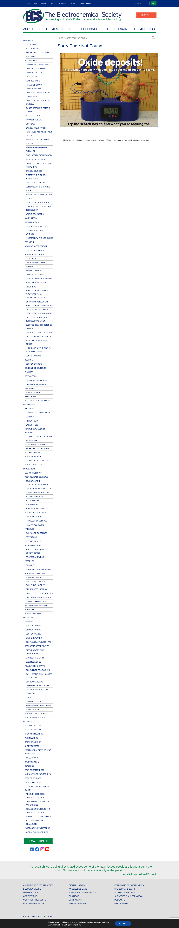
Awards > (29, 622)
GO (153, 3)
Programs (120, 29)
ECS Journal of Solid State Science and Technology (38, 490)
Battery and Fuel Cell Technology (36, 177)
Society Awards (33, 626)
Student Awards (34, 638)
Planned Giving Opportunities (34, 87)
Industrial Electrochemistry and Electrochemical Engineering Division (37, 292)
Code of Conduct (33, 778)
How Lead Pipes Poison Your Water (39, 134)
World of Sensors (35, 214)
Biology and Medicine (36, 183)
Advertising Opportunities (38, 885)
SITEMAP (47, 916)
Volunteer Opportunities (38, 413)
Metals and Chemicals (36, 159)
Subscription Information (128, 896)
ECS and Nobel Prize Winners (35, 232)
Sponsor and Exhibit (35, 658)
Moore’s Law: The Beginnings (39, 238)
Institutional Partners (36, 444)
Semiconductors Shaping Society (38, 189)
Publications (92, 29)
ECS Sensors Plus (34, 497)
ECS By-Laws (75, 900)
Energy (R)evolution (36, 128)
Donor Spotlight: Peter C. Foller (38, 110)
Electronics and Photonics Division (39, 327)
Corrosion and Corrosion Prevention (38, 165)
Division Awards (33, 630)
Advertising (31, 537)
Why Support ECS (34, 73)
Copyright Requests (34, 900)
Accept (123, 923)
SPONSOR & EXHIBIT (33, 742)
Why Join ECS (32, 425)
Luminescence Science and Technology (38, 208)
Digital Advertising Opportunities (35, 652)
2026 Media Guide (33, 662)
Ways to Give (32, 77)
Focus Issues (32, 505)
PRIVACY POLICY (31, 916)
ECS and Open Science (35, 718)
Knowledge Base (34, 120)
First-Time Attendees (34, 770)
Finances (29, 372)
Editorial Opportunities (36, 601)
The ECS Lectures (33, 782)
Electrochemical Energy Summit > (37, 788)
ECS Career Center (33, 903)
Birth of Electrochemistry (39, 155)
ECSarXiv (30, 565)
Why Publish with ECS (36, 577)
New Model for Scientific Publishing (38, 54)
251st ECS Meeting (33, 730)
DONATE (146, 15)
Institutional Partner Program (35, 431)
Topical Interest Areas (35, 262)
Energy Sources (34, 171)
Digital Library (85, 3)
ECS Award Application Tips (38, 642)
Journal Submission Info (36, 832)
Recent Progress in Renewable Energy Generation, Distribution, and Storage (38, 799)
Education (29, 697)
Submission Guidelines (36, 533)
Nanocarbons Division (36, 283)
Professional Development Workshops (38, 752)
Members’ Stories (33, 457)
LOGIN (27, 3)
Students (62, 3)
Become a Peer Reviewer (36, 605)
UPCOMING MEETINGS (34, 734)
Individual (29, 409)
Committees (30, 258)
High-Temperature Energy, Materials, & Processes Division (38, 340)
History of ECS (32, 222)
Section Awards (33, 634)
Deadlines (29, 766)
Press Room (30, 397)
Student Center (32, 453)
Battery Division (33, 271)
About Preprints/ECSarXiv (38, 569)
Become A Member (32, 889)
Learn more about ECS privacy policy (64, 925)
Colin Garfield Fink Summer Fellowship (39, 676)
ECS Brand (30, 242)
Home (60, 38)
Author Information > (35, 573)
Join (35, 3)
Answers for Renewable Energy (38, 141)
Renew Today (32, 421)
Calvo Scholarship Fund (37, 65)
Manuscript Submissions (82, 892)
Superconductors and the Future (39, 196)
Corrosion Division (35, 275)
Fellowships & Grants (35, 666)
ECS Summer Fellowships (38, 670)
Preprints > (30, 561)
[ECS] (72, 16)
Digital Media (31, 218)
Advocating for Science (36, 246)
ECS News (30, 124)
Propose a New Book (35, 557)
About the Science (33, 116)
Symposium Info (32, 762)
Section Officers (34, 364)
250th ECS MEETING (33, 726)
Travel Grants (31, 758)
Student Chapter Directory (38, 461)
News (73, 3)
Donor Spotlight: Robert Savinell (38, 102)
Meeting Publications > (35, 513)
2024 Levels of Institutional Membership (39, 438)
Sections (29, 360)
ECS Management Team (36, 380)
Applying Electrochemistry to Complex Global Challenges (39, 820)
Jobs (52, 3)
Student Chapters (124, 892)
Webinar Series (33, 710)
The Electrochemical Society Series (36, 551)
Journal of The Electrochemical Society (38, 483)
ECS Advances (32, 501)
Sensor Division (33, 356)
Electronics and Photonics (39, 202)
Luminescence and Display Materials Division (38, 350)
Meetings (147, 29)
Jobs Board (30, 388)
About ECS (32, 29)
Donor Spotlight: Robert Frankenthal (38, 94)
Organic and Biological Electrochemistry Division (39, 304)
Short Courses (33, 701)
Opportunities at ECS (36, 384)
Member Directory (33, 465)
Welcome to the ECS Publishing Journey (35, 583)
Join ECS (30, 417)
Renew (43, 3)
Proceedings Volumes (36, 521)
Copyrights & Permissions (38, 597)
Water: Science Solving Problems (37, 691)
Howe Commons (77, 903)
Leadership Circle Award (37, 449)
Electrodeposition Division (39, 279)
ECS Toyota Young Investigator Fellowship (37, 684)
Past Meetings (31, 738)
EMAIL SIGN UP (38, 841)
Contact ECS (30, 376)
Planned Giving (33, 81)
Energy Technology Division (39, 333)
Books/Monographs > (35, 545)
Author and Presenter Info (38, 774)
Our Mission (30, 45)
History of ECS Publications (39, 593)
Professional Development (39, 705)
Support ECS (31, 61)
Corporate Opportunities (37, 646)
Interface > (30, 529)
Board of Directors (34, 254)
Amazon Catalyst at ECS (36, 714)
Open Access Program (36, 589)
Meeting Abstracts (35, 525)
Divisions (29, 267)
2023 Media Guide (33, 541)
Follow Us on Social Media (37, 401)
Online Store (30, 892)
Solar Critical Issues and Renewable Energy (38, 811)
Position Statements (34, 250)
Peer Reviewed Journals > (37, 477)
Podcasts (119, 900)
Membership (61, 29)
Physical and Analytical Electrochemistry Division (39, 311)
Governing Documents (35, 368)
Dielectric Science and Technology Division (37, 319)
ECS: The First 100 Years (37, 226)
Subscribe (29, 610)
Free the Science (33, 49)
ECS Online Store (33, 614)
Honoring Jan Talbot (36, 69)
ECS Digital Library (34, 473)
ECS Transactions (34, 517)
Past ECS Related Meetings (37, 828)
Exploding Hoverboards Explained (37, 149)
